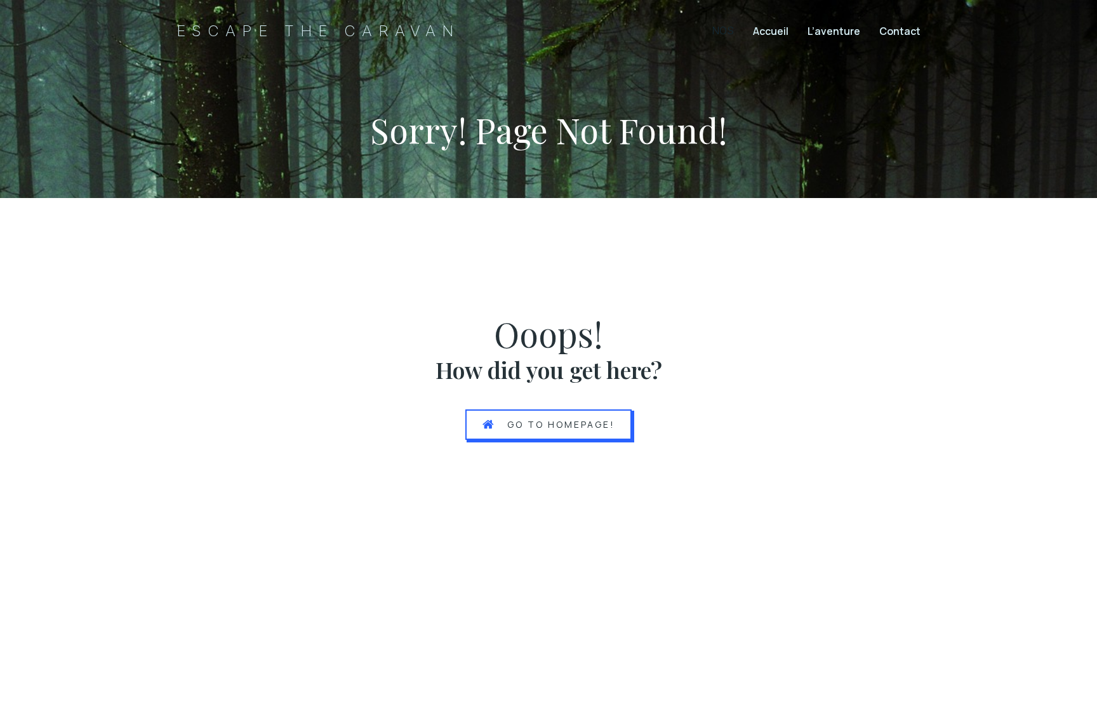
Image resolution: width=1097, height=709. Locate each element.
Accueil (770, 31)
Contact (900, 31)
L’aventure (834, 31)
